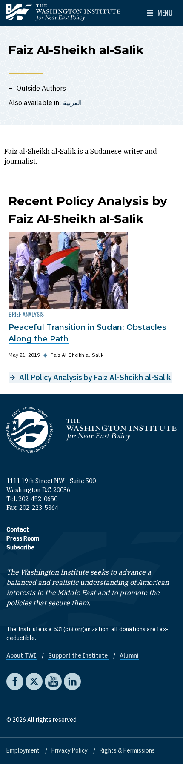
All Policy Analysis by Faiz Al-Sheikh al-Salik (95, 377)
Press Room (22, 538)
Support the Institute (78, 655)
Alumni (129, 655)
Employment (23, 750)
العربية (72, 102)
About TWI (21, 655)
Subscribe (20, 547)
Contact (17, 529)
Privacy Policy (70, 750)
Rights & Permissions (127, 750)
